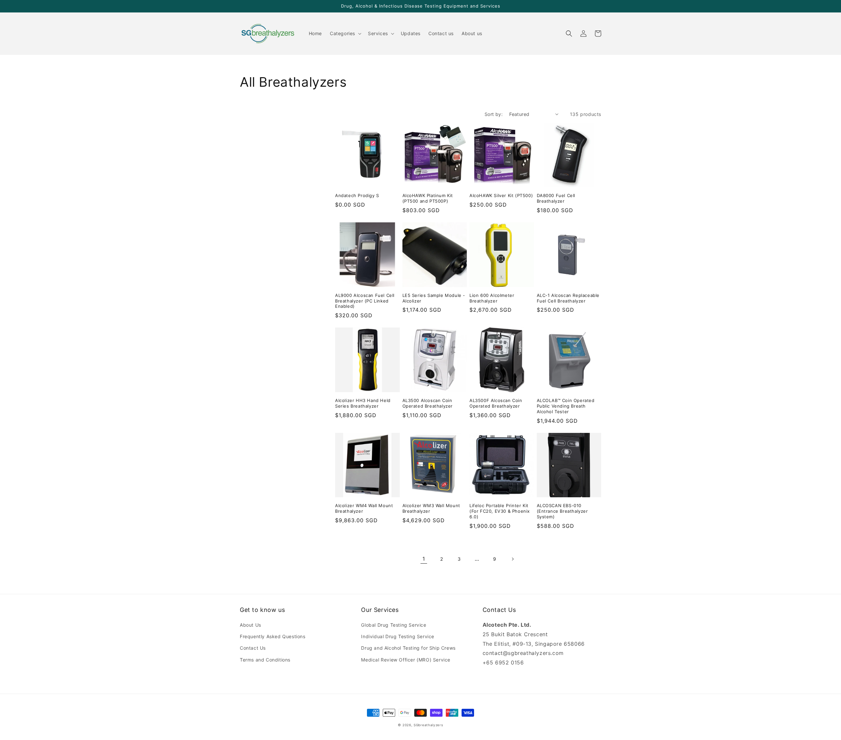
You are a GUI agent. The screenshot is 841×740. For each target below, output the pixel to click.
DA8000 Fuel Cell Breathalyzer (556, 198)
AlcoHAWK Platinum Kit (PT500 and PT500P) (427, 198)
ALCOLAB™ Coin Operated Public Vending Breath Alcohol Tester (566, 406)
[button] (345, 33)
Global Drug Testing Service (393, 625)
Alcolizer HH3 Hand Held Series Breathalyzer (363, 403)
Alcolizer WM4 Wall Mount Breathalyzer (364, 508)
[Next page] (512, 559)
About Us (250, 625)
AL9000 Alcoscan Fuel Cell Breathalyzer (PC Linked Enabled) (365, 301)
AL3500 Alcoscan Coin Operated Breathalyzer (427, 403)
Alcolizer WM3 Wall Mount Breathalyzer (431, 508)
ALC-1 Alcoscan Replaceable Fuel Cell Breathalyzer (568, 298)
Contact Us (253, 648)
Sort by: (494, 114)
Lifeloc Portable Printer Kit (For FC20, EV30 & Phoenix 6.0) (499, 511)
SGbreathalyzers (428, 725)
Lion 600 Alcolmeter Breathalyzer (491, 298)
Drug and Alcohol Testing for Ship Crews (408, 648)
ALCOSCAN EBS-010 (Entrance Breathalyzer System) (562, 511)
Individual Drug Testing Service (397, 636)
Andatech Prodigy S (357, 195)
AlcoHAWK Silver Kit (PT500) (501, 195)
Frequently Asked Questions (273, 636)
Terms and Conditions (265, 659)
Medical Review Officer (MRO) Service (405, 659)
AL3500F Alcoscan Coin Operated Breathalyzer (495, 403)
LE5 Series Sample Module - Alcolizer (434, 298)
